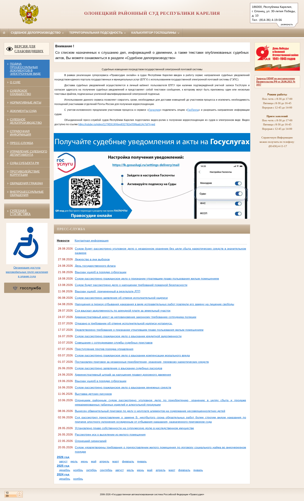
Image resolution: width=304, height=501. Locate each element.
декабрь (64, 470)
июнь (84, 461)
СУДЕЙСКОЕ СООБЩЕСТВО (20, 92)
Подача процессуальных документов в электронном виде (25, 68)
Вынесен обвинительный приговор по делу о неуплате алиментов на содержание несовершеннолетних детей (150, 411)
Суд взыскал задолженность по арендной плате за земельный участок (122, 310)
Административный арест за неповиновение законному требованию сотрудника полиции (135, 317)
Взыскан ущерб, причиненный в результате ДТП (107, 291)
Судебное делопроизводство (36, 32)
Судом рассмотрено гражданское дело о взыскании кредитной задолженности (128, 336)
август (63, 461)
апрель (104, 461)
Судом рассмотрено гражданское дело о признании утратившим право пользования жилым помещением (147, 278)
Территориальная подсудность (96, 32)
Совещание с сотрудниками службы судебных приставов (113, 342)
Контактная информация (92, 240)
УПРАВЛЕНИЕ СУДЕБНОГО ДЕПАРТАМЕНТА (28, 153)
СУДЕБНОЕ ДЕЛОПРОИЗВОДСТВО (26, 121)
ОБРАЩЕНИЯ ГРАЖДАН (26, 183)
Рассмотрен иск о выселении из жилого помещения (110, 434)
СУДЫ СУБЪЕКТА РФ (24, 163)
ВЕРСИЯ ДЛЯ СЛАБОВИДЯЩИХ (28, 49)
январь (142, 461)
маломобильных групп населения (27, 272)
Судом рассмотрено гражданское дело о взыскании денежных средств (123, 387)
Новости (63, 240)
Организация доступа (26, 267)
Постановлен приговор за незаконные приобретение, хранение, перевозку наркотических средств (142, 361)
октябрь (91, 470)
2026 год (63, 457)
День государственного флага (95, 265)
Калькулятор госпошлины (154, 32)
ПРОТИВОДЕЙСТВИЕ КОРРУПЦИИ (25, 173)
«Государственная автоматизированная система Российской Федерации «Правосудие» (157, 494)
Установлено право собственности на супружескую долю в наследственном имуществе (134, 428)
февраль (128, 461)
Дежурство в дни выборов (92, 259)
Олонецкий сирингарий (91, 441)
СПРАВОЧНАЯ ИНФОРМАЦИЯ (20, 133)
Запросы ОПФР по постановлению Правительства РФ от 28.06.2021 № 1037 (275, 81)
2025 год (63, 465)
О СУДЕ (15, 82)
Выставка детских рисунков (93, 393)
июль (74, 461)
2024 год (63, 474)
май (93, 461)
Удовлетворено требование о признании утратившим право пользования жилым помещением (139, 329)
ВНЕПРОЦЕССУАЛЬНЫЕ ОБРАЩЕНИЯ (27, 193)
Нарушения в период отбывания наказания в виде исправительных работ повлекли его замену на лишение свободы (154, 304)
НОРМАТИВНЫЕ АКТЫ (25, 102)
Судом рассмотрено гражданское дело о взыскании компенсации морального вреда (132, 355)
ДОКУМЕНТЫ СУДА (23, 111)
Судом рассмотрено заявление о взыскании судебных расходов (118, 368)
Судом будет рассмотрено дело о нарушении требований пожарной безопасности (131, 285)
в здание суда (27, 276)
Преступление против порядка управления (104, 349)
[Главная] (4, 33)
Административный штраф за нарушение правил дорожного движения (123, 374)
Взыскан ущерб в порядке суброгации (100, 272)
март (115, 461)
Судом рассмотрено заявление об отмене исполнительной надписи (121, 297)
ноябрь (78, 470)
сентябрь (106, 470)
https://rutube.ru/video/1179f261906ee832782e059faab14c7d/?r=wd (116, 124)
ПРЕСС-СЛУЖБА (21, 143)
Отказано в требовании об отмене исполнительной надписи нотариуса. (123, 323)
